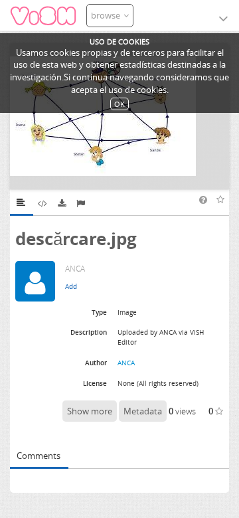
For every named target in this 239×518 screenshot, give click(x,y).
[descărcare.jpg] (119, 116)
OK (119, 104)
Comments (38, 456)
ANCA (126, 362)
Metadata (142, 411)
